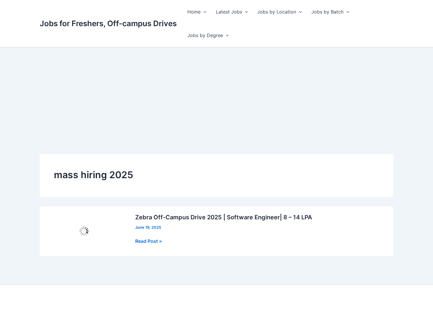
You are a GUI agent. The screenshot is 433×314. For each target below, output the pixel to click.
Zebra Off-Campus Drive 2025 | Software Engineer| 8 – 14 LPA (223, 217)
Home (194, 12)
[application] (203, 12)
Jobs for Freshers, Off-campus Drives (108, 23)
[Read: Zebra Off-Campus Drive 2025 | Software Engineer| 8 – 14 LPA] (84, 231)
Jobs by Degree (205, 35)
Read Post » (148, 241)
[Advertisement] (216, 91)
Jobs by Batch (327, 12)
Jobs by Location (276, 12)
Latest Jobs (229, 12)
